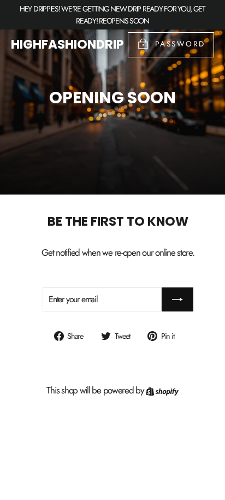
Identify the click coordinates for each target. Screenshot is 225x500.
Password (180, 43)
